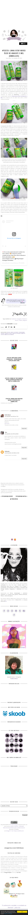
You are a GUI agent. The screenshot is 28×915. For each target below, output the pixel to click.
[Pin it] (14, 327)
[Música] (21, 742)
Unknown (7, 451)
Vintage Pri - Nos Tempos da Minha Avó (15, 831)
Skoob (16, 320)
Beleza (8, 332)
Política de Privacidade (8, 913)
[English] (12, 540)
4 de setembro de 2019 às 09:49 (11, 434)
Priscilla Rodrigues (14, 824)
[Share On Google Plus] (11, 327)
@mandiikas (15, 678)
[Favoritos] (7, 737)
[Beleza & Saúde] (21, 737)
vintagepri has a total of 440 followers (14, 848)
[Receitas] (21, 747)
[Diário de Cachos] (12, 752)
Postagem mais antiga (21, 496)
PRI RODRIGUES (23, 263)
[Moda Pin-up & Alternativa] (16, 742)
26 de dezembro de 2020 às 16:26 (12, 453)
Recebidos (11, 334)
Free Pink (19, 872)
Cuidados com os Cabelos (10, 333)
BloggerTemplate (7, 872)
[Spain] (15, 540)
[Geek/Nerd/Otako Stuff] (16, 747)
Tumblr (20, 320)
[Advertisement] (14, 14)
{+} (5, 601)
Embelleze (6, 334)
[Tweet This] (6, 327)
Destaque (18, 333)
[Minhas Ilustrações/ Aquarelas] (12, 747)
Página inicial (14, 499)
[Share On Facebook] (9, 327)
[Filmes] (7, 747)
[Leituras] (16, 737)
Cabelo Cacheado (14, 332)
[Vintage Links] (21, 752)
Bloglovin (25, 320)
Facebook (13, 319)
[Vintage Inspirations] (7, 742)
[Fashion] (12, 737)
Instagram (19, 319)
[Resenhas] (12, 742)
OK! (22, 911)
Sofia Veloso (8, 415)
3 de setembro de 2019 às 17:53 (11, 416)
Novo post (7, 423)
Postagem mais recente (7, 496)
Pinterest (24, 319)
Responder (24, 428)
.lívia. (6, 432)
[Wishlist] (16, 752)
